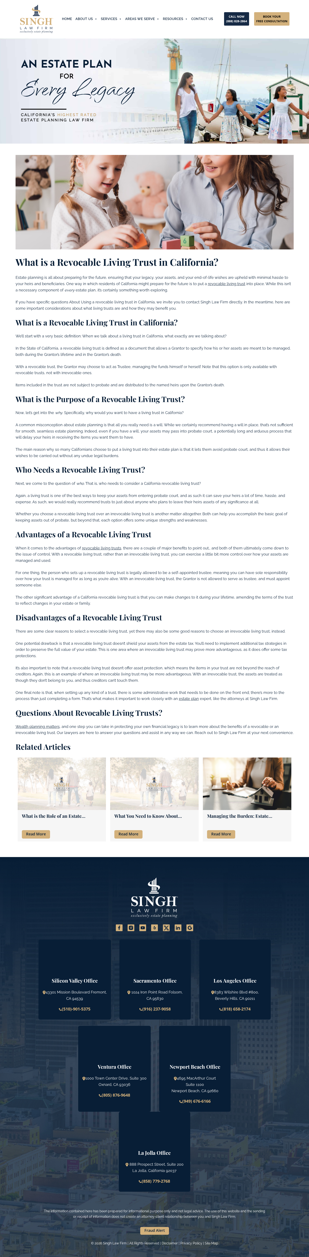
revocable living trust (226, 284)
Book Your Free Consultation (271, 18)
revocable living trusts (101, 548)
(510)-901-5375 (76, 1009)
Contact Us (202, 19)
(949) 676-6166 (196, 1101)
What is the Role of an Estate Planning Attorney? (52, 816)
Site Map (211, 1243)
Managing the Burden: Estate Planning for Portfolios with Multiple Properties (246, 816)
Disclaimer (170, 1243)
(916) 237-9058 (156, 1009)
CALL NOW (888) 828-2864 (236, 18)
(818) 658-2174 (236, 1009)
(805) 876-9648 (116, 1095)
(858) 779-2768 (156, 1181)
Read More (36, 833)
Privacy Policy (191, 1243)
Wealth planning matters (38, 726)
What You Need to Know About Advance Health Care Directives (148, 816)
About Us (84, 19)
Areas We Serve (140, 19)
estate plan (189, 698)
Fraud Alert (154, 1230)
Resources (173, 19)
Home (67, 19)
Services (109, 19)
